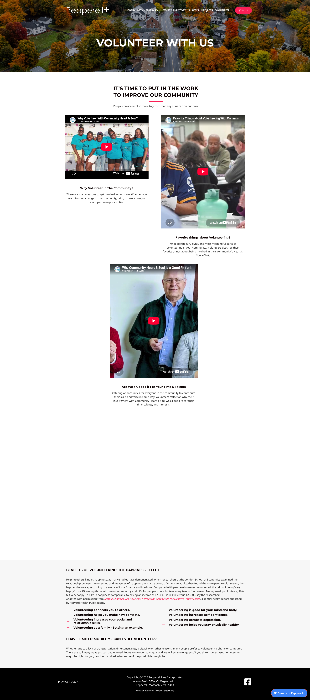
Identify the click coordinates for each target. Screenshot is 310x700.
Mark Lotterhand (165, 690)
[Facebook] (248, 682)
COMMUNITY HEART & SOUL (144, 10)
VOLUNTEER (222, 10)
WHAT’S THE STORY (174, 10)
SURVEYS (193, 10)
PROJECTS (207, 10)
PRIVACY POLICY (68, 681)
